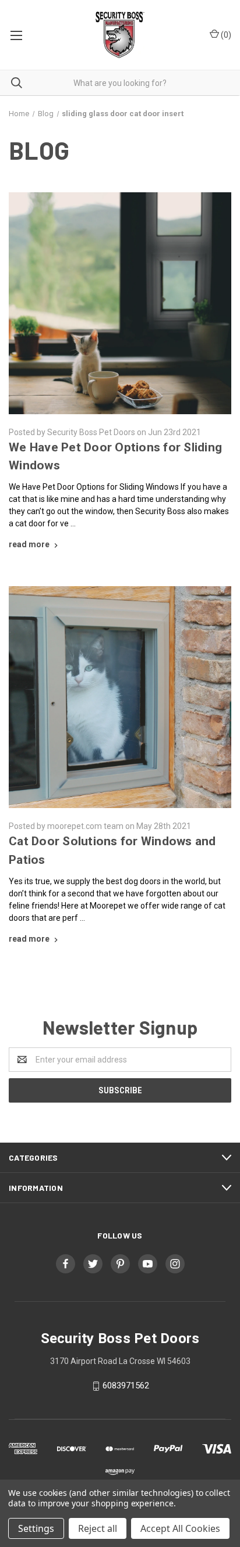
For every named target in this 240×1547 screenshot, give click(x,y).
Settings (36, 1528)
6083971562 (126, 1385)
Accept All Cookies (180, 1528)
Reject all (97, 1528)
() (225, 35)
